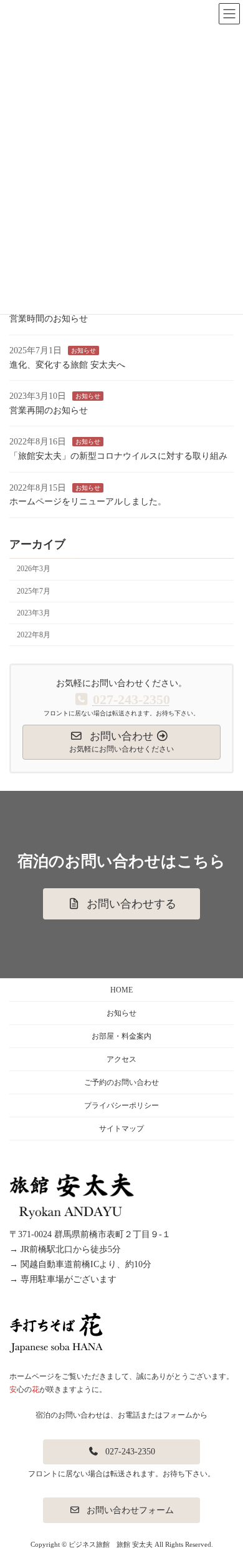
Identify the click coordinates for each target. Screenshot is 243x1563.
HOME (121, 990)
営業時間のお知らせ (48, 318)
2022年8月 (33, 634)
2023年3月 (33, 613)
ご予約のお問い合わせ (121, 1082)
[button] (121, 903)
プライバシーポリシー (121, 1105)
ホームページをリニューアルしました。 (87, 501)
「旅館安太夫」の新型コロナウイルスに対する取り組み (118, 456)
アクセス (121, 1059)
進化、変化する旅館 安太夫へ (67, 364)
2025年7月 (33, 590)
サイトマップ (121, 1128)
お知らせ (83, 350)
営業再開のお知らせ (48, 410)
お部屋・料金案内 (121, 1036)
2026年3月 (33, 568)
